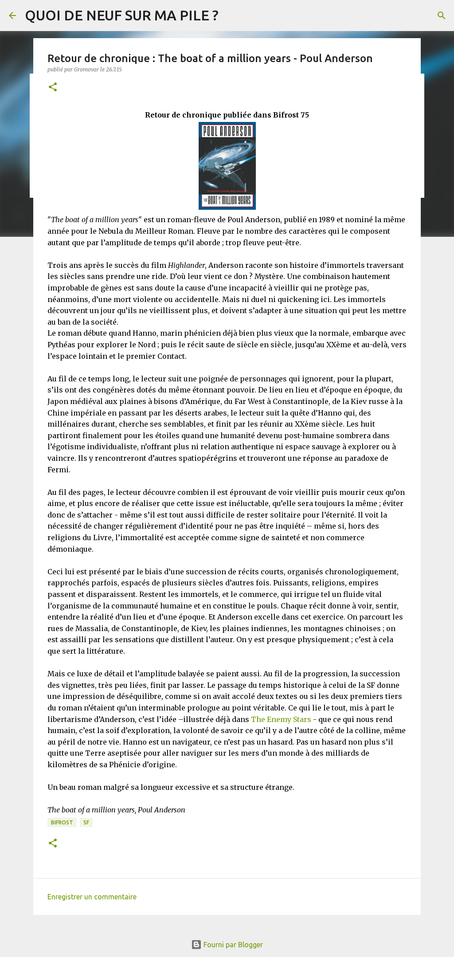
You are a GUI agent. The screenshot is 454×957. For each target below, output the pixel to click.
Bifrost (62, 822)
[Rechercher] (441, 15)
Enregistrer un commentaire (92, 897)
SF (86, 822)
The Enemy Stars (281, 719)
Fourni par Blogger (232, 945)
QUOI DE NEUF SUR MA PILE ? (122, 15)
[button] (52, 88)
